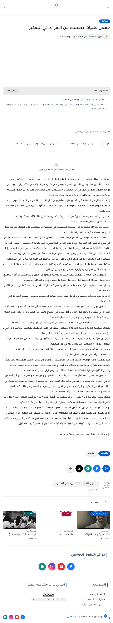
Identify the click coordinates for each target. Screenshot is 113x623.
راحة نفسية (66, 534)
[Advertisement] (56, 61)
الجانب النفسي (74, 617)
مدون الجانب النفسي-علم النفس (87, 37)
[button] (96, 468)
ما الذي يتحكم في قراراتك (93, 604)
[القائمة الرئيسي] (108, 7)
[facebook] (71, 566)
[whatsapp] (42, 566)
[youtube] (61, 566)
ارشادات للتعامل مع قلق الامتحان (22, 536)
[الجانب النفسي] (57, 7)
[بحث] (5, 7)
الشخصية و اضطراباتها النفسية (97, 536)
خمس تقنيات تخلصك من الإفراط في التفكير (83, 100)
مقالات (104, 21)
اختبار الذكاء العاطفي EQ (93, 599)
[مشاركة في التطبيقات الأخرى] (70, 468)
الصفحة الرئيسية (97, 594)
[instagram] (51, 566)
